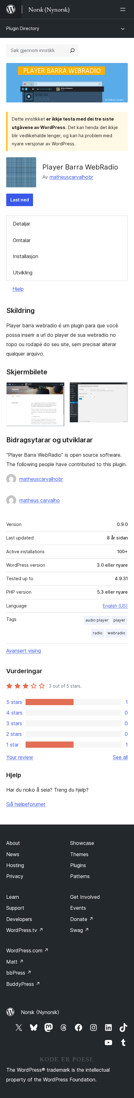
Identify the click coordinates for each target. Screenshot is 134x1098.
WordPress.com (27, 950)
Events (78, 908)
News (12, 854)
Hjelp (18, 289)
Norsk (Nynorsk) (40, 1012)
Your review (19, 757)
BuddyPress (23, 984)
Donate (81, 919)
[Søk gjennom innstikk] (72, 50)
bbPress (18, 973)
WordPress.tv (24, 930)
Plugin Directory (22, 28)
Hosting (15, 865)
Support (15, 908)
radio (98, 633)
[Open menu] (124, 9)
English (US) (115, 605)
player (119, 620)
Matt (15, 962)
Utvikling (22, 272)
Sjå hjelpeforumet (25, 804)
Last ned (19, 199)
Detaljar (21, 224)
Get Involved (85, 897)
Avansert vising (23, 651)
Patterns (80, 876)
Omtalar (22, 240)
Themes (79, 854)
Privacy (14, 876)
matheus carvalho (39, 500)
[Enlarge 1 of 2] (56, 391)
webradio (116, 633)
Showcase (82, 843)
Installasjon (25, 256)
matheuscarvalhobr (71, 177)
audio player (96, 620)
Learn (12, 897)
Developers (19, 919)
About (13, 843)
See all (120, 757)
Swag (79, 930)
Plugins (78, 865)
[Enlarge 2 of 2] (119, 391)
